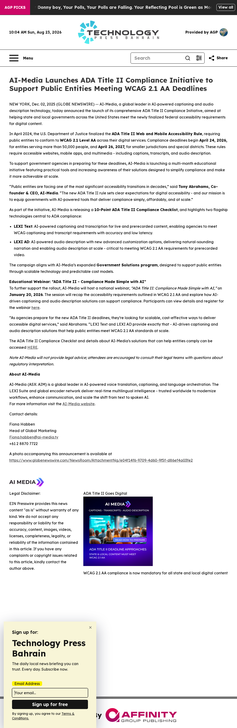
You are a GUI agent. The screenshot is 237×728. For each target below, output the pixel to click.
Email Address (27, 683)
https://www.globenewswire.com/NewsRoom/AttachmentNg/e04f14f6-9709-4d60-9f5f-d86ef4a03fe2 (101, 460)
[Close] (90, 627)
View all (225, 7)
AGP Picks (15, 7)
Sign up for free (50, 704)
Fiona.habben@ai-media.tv (33, 437)
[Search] (187, 58)
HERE (32, 347)
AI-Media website (78, 403)
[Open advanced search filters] (198, 58)
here (35, 307)
